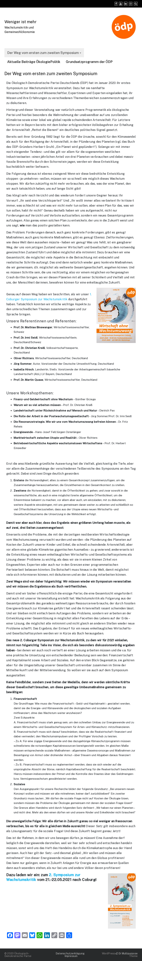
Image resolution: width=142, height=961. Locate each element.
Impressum (71, 956)
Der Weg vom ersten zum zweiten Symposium (43, 53)
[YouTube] (120, 3)
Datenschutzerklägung (70, 953)
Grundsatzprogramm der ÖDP (89, 62)
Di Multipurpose (128, 953)
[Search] (136, 3)
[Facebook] (116, 3)
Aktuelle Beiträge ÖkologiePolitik (33, 62)
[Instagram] (130, 3)
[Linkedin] (125, 3)
